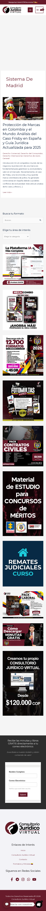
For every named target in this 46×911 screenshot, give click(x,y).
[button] (23, 2)
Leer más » (7, 192)
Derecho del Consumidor (32, 153)
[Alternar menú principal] (30, 9)
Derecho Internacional (12, 156)
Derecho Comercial (11, 153)
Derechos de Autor (31, 156)
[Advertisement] (23, 39)
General (6, 158)
